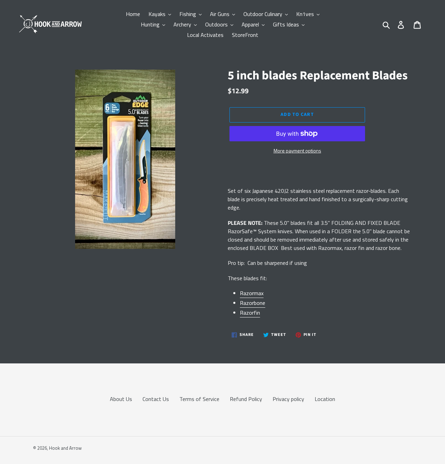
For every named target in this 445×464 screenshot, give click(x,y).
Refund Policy (246, 399)
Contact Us (156, 399)
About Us (121, 399)
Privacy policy (288, 399)
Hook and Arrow (65, 448)
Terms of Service (199, 399)
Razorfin (250, 312)
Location (325, 399)
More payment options (297, 150)
